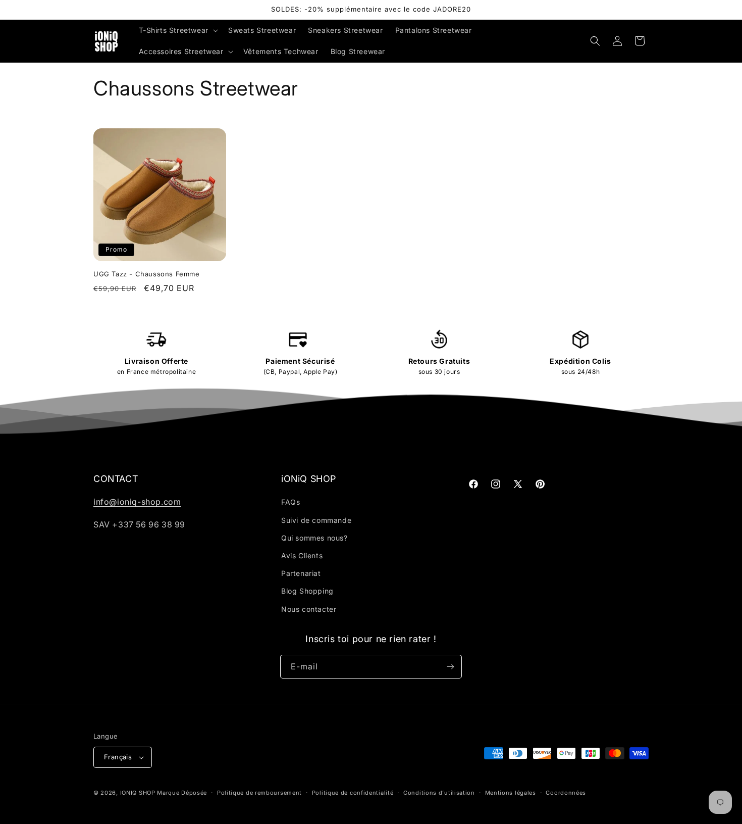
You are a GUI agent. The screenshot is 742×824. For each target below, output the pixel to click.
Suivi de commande (316, 520)
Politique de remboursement (259, 792)
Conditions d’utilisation (439, 792)
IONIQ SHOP (137, 792)
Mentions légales (510, 792)
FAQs (290, 502)
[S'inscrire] (450, 666)
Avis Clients (302, 555)
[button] (177, 30)
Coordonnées (566, 792)
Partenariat (301, 573)
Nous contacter (308, 609)
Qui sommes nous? (314, 538)
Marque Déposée (182, 792)
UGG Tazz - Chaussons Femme (146, 274)
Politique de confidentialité (353, 792)
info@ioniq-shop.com (137, 502)
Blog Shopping (307, 591)
